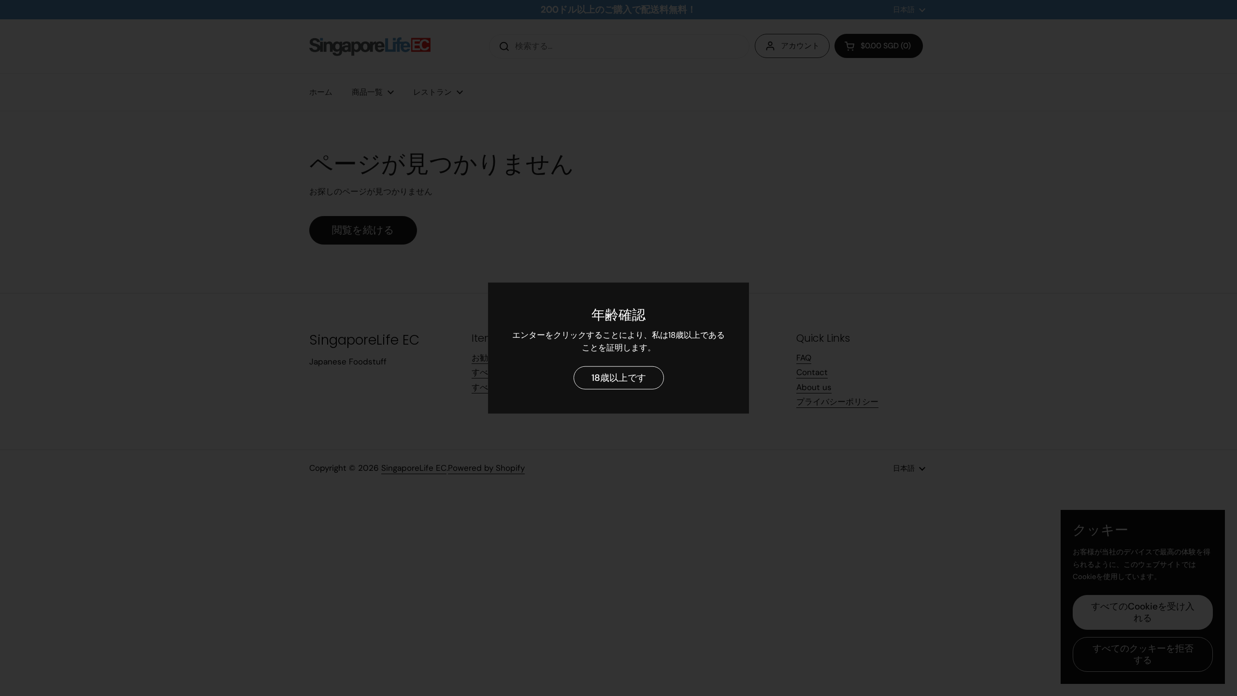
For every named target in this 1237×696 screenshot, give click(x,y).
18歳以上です (618, 377)
